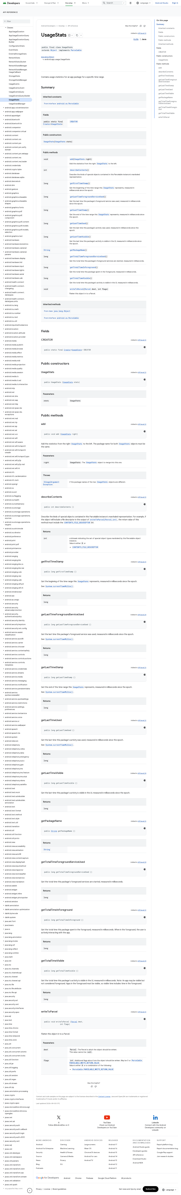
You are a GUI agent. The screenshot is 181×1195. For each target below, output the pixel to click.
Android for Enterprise (44, 1148)
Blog (38, 1164)
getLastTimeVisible (79, 237)
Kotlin (136, 39)
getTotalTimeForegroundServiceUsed (87, 256)
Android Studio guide (141, 1147)
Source (39, 1156)
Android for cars (90, 1156)
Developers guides (140, 1151)
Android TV (88, 1160)
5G (61, 1164)
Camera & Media (66, 1156)
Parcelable (76, 50)
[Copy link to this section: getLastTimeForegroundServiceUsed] (86, 614)
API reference (10, 12)
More (84, 3)
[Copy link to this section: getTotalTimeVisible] (66, 960)
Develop (69, 3)
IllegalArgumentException (51, 483)
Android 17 (113, 1144)
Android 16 (113, 1148)
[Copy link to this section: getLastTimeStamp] (65, 667)
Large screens (89, 1144)
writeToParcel (77, 289)
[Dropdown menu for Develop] (76, 3)
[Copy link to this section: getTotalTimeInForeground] (74, 910)
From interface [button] (61, 104)
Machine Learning (67, 1148)
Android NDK (138, 1163)
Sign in (175, 3)
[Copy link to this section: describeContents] (64, 497)
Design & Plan (50, 3)
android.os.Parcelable (68, 103)
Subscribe (151, 1189)
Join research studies (165, 1156)
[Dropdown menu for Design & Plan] (59, 3)
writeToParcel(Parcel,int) (103, 519)
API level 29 (142, 615)
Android (39, 1144)
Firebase (89, 1178)
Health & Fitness (66, 1152)
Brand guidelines (59, 1189)
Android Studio (161, 3)
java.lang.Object (47, 57)
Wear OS (87, 1148)
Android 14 (113, 1156)
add (71, 159)
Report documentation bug (167, 1148)
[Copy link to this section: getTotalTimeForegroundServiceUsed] (87, 862)
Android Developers (48, 26)
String (47, 250)
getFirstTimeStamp (79, 183)
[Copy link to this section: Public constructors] (71, 363)
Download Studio (139, 1159)
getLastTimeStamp (78, 210)
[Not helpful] (144, 26)
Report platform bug (165, 1144)
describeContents (78, 170)
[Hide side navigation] (29, 1190)
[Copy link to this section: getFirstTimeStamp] (65, 561)
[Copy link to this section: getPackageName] (64, 821)
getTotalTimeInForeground (83, 267)
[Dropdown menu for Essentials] (38, 3)
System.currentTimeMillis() (59, 586)
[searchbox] (16, 21)
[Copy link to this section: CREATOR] (55, 340)
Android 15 (113, 1152)
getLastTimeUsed (78, 223)
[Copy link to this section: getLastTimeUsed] (64, 720)
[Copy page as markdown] (77, 35)
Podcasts (39, 1168)
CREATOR (73, 121)
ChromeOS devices (92, 1152)
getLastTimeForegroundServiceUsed (87, 197)
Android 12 (113, 1164)
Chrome (78, 1178)
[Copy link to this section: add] (47, 424)
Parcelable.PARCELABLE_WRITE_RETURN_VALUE (93, 1069)
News (38, 1160)
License (47, 1189)
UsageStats (56, 124)
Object (53, 50)
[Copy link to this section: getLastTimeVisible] (65, 773)
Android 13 (113, 1160)
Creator (46, 124)
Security (39, 1152)
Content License (104, 1096)
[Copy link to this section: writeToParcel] (59, 1011)
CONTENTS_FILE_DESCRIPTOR (77, 522)
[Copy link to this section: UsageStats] (56, 372)
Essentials (30, 3)
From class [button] (57, 311)
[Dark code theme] (144, 347)
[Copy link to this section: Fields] (51, 331)
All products (126, 1178)
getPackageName (77, 250)
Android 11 (113, 1168)
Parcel (88, 289)
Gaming (63, 1144)
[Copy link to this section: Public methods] (65, 415)
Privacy (63, 1160)
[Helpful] (141, 26)
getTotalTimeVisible (80, 278)
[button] (16, 28)
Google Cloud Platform (107, 1178)
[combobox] (114, 3)
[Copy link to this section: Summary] (57, 87)
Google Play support (165, 1152)
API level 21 (142, 33)
